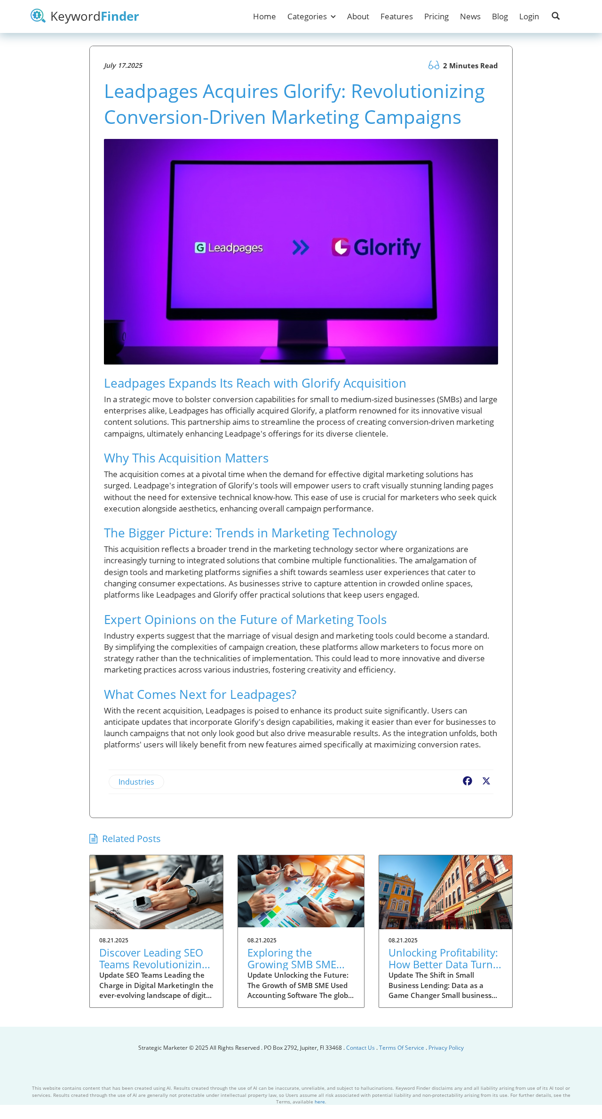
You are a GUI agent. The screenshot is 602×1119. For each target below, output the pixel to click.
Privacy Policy (446, 1048)
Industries (136, 782)
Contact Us (361, 1048)
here (320, 1101)
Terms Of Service (401, 1048)
